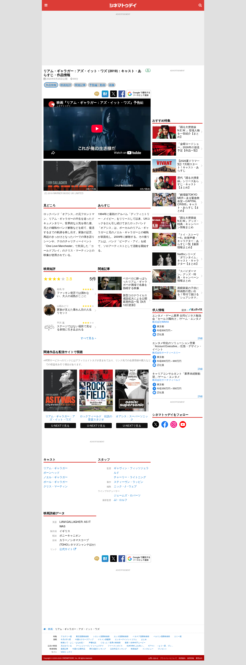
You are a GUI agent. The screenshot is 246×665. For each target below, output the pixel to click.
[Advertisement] (123, 40)
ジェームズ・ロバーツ (127, 495)
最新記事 (64, 648)
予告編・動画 (97, 85)
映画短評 (65, 85)
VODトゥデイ (66, 651)
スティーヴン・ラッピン (128, 482)
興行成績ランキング (97, 648)
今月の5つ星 (66, 639)
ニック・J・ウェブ (125, 486)
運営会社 (199, 658)
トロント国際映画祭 (101, 636)
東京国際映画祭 (82, 636)
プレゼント (162, 648)
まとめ (144, 639)
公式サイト (66, 549)
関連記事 (80, 85)
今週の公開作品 (78, 648)
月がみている (66, 645)
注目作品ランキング (118, 648)
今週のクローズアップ (84, 639)
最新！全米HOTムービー (135, 642)
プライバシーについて (168, 658)
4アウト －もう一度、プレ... (160, 645)
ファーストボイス (115, 645)
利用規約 (182, 658)
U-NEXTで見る (60, 425)
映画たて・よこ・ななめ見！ (73, 642)
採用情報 (190, 658)
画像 (111, 85)
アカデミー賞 (66, 636)
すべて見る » (88, 338)
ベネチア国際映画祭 (141, 636)
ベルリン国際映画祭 (161, 636)
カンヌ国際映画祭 (121, 636)
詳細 (200, 338)
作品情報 (51, 85)
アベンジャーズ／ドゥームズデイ (90, 645)
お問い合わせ (153, 658)
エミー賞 (178, 636)
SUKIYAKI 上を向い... (135, 645)
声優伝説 (92, 642)
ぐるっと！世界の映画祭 (110, 642)
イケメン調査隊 (104, 639)
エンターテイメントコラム (126, 639)
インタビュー (147, 648)
